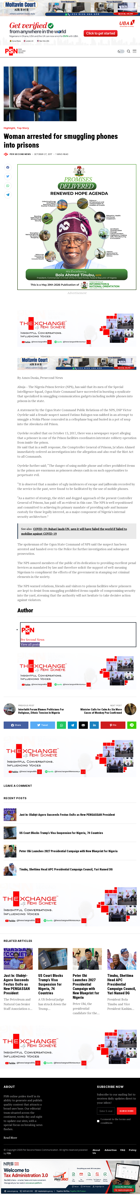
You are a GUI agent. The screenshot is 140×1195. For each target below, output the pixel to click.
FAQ (122, 1150)
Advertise (111, 1150)
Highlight (9, 128)
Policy (132, 1150)
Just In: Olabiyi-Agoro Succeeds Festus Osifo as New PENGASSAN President (67, 814)
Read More (10, 1137)
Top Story (23, 128)
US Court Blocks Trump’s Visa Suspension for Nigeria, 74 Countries (61, 833)
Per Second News (20, 154)
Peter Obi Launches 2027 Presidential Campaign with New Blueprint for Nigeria (68, 851)
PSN (9, 1153)
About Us (96, 1151)
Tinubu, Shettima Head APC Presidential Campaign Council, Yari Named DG (66, 869)
